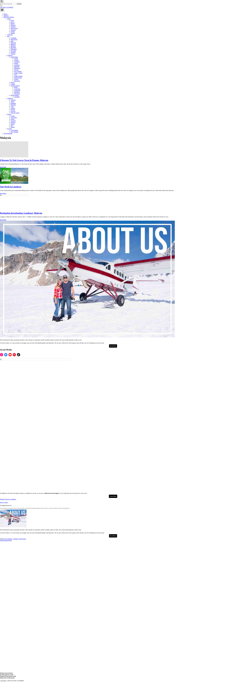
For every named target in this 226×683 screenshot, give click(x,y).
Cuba (12, 106)
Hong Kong (14, 39)
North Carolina (18, 73)
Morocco (13, 25)
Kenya (12, 22)
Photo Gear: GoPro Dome (7, 677)
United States (14, 57)
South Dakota (18, 77)
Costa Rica (17, 89)
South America (15, 95)
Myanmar (13, 47)
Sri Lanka (13, 50)
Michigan (16, 66)
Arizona (16, 60)
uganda (13, 31)
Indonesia (13, 42)
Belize (16, 87)
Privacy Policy (4, 502)
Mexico (13, 82)
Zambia (13, 33)
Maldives (13, 46)
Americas (9, 55)
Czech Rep (14, 117)
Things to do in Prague (6, 673)
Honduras (17, 92)
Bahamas (13, 103)
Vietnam (13, 54)
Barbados (13, 105)
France (12, 119)
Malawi (13, 23)
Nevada (16, 70)
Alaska (16, 58)
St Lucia (13, 111)
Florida (16, 63)
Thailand (13, 52)
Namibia (13, 27)
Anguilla (13, 100)
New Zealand (14, 132)
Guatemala (17, 90)
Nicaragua (17, 93)
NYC (15, 74)
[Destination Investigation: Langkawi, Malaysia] (113, 202)
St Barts (13, 109)
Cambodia (13, 38)
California (17, 62)
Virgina (16, 79)
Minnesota (17, 68)
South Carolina (18, 76)
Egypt (12, 20)
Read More (3, 167)
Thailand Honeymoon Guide (8, 676)
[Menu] (2, 10)
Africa (9, 19)
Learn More (113, 496)
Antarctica (10, 34)
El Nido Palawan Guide (6, 674)
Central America (15, 85)
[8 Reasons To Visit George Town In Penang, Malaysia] (113, 149)
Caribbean (10, 98)
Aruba (12, 101)
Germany (13, 120)
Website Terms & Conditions (8, 499)
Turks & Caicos (15, 113)
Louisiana (17, 65)
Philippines (14, 49)
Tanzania (13, 30)
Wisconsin (17, 81)
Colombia (17, 97)
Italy (12, 125)
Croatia (13, 116)
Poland (12, 127)
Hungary (13, 122)
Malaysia (13, 44)
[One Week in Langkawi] (113, 176)
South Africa (14, 28)
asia (8, 36)
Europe (9, 114)
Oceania (9, 128)
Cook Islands (14, 130)
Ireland (12, 124)
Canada (13, 84)
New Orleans (18, 71)
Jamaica (13, 108)
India (12, 41)
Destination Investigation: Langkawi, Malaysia (21, 213)
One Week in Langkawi (10, 187)
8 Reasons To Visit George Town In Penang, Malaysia (24, 160)
